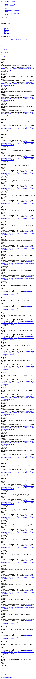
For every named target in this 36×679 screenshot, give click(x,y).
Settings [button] (6, 11)
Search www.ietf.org (9, 4)
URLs (10, 677)
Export (6, 57)
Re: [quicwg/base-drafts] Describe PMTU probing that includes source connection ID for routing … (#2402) (17, 83)
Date (5, 48)
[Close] (1, 672)
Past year (6, 33)
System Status (23, 39)
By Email (16, 39)
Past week (6, 30)
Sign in (6, 14)
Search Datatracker (9, 5)
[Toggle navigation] (1, 45)
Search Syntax (8, 10)
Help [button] (5, 8)
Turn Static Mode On (13, 13)
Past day (6, 28)
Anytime (6, 27)
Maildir (6, 677)
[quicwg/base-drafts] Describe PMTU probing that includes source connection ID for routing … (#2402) (18, 68)
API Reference (16, 10)
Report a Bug (9, 39)
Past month (7, 31)
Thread (6, 49)
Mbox (2, 677)
